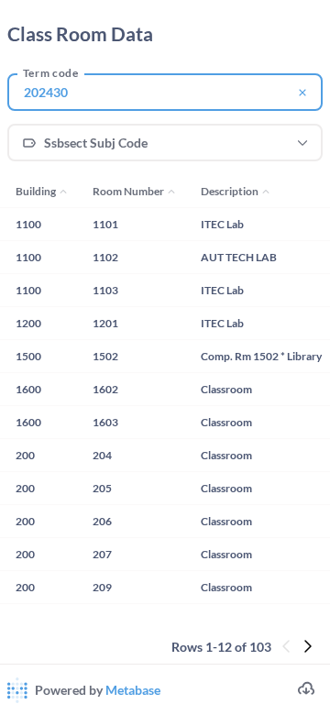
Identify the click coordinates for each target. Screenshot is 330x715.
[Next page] (312, 647)
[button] (165, 143)
